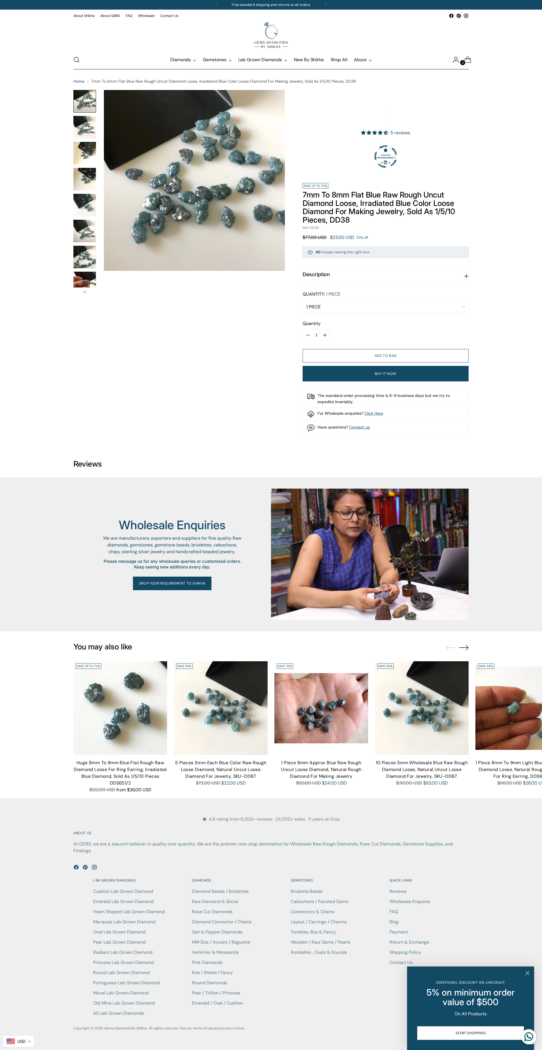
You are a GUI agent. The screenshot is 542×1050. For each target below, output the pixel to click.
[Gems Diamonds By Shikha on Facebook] (451, 15)
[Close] (527, 973)
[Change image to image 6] (84, 231)
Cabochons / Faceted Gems (319, 901)
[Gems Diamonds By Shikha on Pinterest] (458, 15)
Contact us (359, 427)
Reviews (398, 891)
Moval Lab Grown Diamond (120, 993)
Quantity (312, 323)
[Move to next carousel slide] (464, 647)
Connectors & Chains (313, 912)
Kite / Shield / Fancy (212, 973)
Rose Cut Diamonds (212, 912)
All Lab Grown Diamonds (118, 1013)
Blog (394, 922)
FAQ (394, 912)
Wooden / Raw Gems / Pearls (320, 942)
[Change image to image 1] (84, 101)
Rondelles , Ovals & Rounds (319, 952)
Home (78, 81)
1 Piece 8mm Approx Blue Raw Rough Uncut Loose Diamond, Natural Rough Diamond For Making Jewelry (321, 769)
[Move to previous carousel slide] (451, 648)
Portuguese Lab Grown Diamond (126, 983)
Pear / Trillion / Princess (216, 993)
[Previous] (216, 5)
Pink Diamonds (207, 962)
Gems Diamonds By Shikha (125, 1028)
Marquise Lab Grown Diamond (124, 922)
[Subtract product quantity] (325, 335)
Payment (399, 932)
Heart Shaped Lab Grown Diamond (129, 912)
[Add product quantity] (308, 335)
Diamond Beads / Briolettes (220, 891)
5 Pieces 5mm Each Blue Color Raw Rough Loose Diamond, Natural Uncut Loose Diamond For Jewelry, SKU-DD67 (220, 769)
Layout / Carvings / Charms (319, 922)
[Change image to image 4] (84, 179)
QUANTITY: (321, 294)
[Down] (84, 291)
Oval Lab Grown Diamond (119, 932)
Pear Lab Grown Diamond (119, 942)
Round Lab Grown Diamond (121, 973)
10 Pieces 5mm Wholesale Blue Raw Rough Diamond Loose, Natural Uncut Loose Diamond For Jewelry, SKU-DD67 (422, 769)
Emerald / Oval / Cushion (217, 1003)
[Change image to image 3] (84, 153)
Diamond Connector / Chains (222, 922)
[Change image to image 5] (84, 205)
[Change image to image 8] (84, 283)
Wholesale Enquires (410, 901)
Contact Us (401, 962)
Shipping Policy (405, 952)
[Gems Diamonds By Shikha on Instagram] (466, 15)
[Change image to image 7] (84, 257)
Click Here (373, 413)
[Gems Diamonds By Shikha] (271, 35)
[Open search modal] (76, 59)
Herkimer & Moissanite (215, 952)
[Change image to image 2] (84, 127)
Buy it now (385, 374)
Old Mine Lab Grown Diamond (124, 1003)
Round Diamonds (209, 983)
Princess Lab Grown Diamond (123, 962)
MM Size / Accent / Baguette (221, 942)
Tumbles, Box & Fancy (313, 932)
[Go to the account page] (453, 59)
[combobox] (18, 1041)
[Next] (325, 5)
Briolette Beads (307, 891)
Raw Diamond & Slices (215, 901)
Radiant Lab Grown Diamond (122, 952)
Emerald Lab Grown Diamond (123, 901)
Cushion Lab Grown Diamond (123, 891)
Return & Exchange (409, 942)
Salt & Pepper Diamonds (217, 932)
